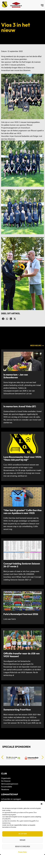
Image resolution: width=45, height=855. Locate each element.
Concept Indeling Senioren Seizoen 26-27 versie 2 (21, 565)
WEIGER (22, 840)
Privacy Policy (22, 852)
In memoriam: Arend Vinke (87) (19, 406)
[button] (41, 804)
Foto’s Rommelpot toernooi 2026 (20, 614)
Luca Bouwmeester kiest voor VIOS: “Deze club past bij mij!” (22, 458)
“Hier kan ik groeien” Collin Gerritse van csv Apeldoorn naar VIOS (22, 511)
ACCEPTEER (22, 834)
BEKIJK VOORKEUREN (22, 847)
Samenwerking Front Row (17, 709)
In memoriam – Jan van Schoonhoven (15, 376)
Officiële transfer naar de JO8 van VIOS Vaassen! (21, 655)
